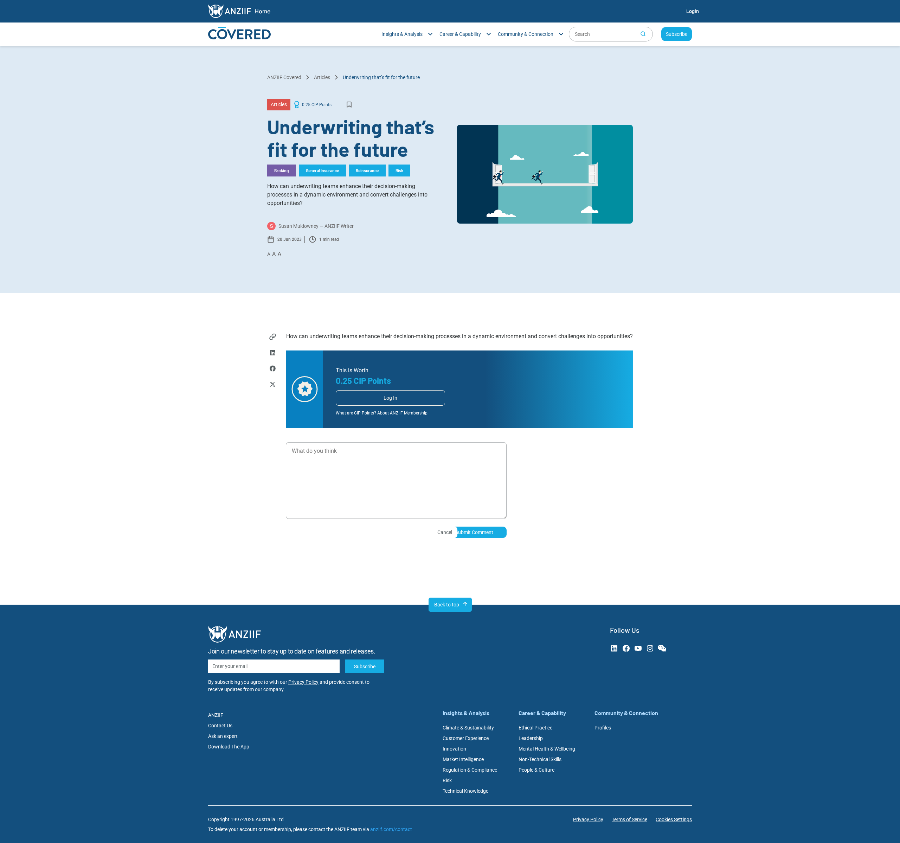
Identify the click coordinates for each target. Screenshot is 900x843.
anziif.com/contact (391, 829)
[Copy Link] (272, 337)
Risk (399, 170)
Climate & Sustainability (468, 728)
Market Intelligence (463, 759)
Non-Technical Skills (540, 759)
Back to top (446, 604)
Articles (322, 77)
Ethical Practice (535, 728)
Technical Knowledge (465, 791)
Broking (281, 170)
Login (692, 11)
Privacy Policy (303, 682)
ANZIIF (215, 715)
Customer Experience (466, 738)
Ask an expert (223, 736)
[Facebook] (272, 369)
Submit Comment (474, 532)
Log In (390, 398)
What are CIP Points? (356, 413)
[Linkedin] (272, 353)
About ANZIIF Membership (402, 413)
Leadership (531, 738)
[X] (272, 385)
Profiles (602, 728)
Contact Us (220, 725)
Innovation (454, 749)
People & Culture (536, 770)
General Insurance (322, 170)
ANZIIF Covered (284, 77)
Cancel (444, 532)
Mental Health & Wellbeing (547, 749)
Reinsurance (367, 170)
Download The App (228, 746)
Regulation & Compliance (470, 770)
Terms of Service (629, 819)
